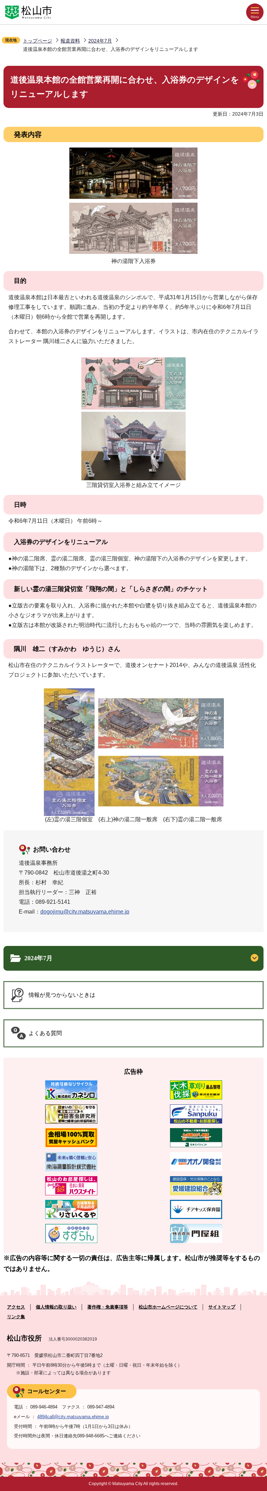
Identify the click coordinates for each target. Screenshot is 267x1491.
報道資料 (70, 41)
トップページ (37, 41)
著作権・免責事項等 (107, 1307)
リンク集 (16, 1316)
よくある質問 (45, 1033)
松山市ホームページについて (168, 1307)
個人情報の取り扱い (56, 1307)
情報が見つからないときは (62, 995)
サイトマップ (221, 1307)
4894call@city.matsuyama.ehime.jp (73, 1416)
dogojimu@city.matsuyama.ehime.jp (84, 912)
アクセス (16, 1307)
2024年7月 (100, 41)
